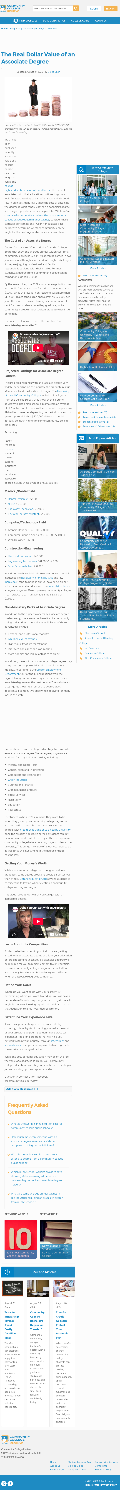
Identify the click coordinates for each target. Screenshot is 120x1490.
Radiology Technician (20, 509)
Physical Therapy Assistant (23, 514)
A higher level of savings (22, 639)
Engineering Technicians (22, 561)
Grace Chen (54, 72)
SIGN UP (110, 9)
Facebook (10, 1484)
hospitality (27, 578)
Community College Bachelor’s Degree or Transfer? (37, 1321)
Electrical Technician (20, 556)
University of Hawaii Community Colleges (37, 393)
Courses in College (95, 653)
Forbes (8, 449)
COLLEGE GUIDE (80, 20)
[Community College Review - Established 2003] (12, 8)
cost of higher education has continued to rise (28, 188)
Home (53, 1462)
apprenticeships (14, 1045)
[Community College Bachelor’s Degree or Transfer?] (38, 1289)
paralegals (11, 582)
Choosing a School (95, 633)
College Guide (75, 1466)
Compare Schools (77, 1470)
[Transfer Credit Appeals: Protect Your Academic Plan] (64, 1289)
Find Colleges (57, 1470)
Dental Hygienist (18, 499)
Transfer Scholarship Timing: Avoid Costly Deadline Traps (12, 1325)
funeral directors (58, 586)
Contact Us (101, 1466)
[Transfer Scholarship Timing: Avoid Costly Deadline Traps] (12, 1289)
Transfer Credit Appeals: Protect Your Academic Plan (62, 1325)
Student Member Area (80, 1462)
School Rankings (104, 1470)
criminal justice (44, 578)
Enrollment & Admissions (99, 426)
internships (57, 1041)
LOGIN (94, 9)
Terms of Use (92, 1485)
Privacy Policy (109, 1485)
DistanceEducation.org (33, 879)
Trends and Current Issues (99, 417)
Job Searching (92, 648)
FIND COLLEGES (28, 20)
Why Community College (98, 658)
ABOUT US (101, 20)
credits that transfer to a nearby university (45, 830)
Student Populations (96, 422)
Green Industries (17, 780)
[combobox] (51, 8)
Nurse (11, 504)
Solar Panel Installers (20, 566)
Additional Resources (22, 1089)
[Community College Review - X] (4, 1484)
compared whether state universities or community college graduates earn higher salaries (35, 217)
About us (55, 1466)
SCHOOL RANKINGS (54, 20)
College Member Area (106, 1462)
